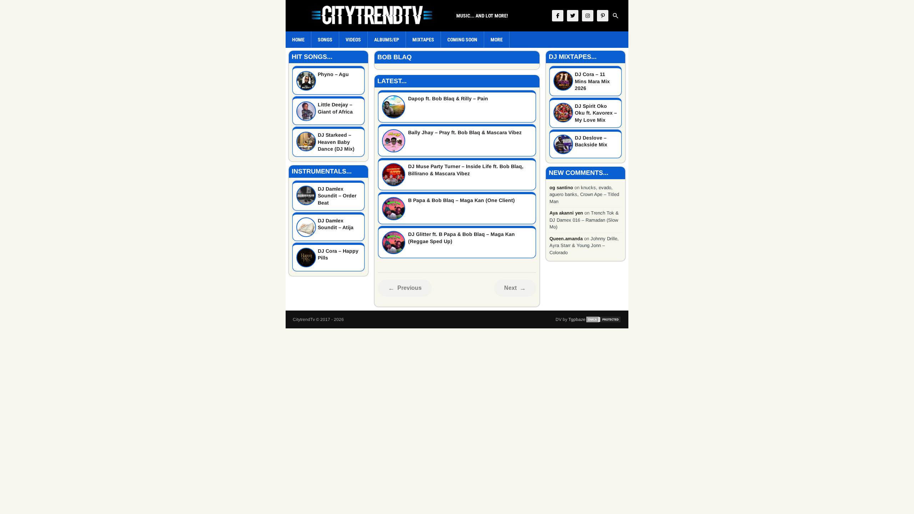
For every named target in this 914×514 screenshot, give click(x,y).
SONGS (325, 39)
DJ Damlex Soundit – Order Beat (337, 196)
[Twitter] (572, 15)
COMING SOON (462, 39)
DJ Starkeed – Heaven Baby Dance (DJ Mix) (336, 142)
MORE (497, 39)
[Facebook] (557, 15)
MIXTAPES (423, 39)
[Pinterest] (602, 15)
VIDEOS (353, 39)
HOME (298, 39)
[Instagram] (587, 15)
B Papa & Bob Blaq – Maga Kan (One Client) (461, 200)
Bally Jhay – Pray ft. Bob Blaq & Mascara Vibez (465, 132)
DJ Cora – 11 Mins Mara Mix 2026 (592, 81)
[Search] (615, 15)
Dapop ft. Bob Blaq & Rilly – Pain (448, 98)
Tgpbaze (577, 319)
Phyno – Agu (333, 74)
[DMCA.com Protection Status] (603, 319)
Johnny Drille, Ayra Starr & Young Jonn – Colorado (584, 245)
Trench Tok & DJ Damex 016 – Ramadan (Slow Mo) (584, 220)
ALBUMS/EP (386, 39)
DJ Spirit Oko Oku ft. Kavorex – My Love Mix (596, 113)
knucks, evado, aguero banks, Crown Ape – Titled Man (584, 194)
